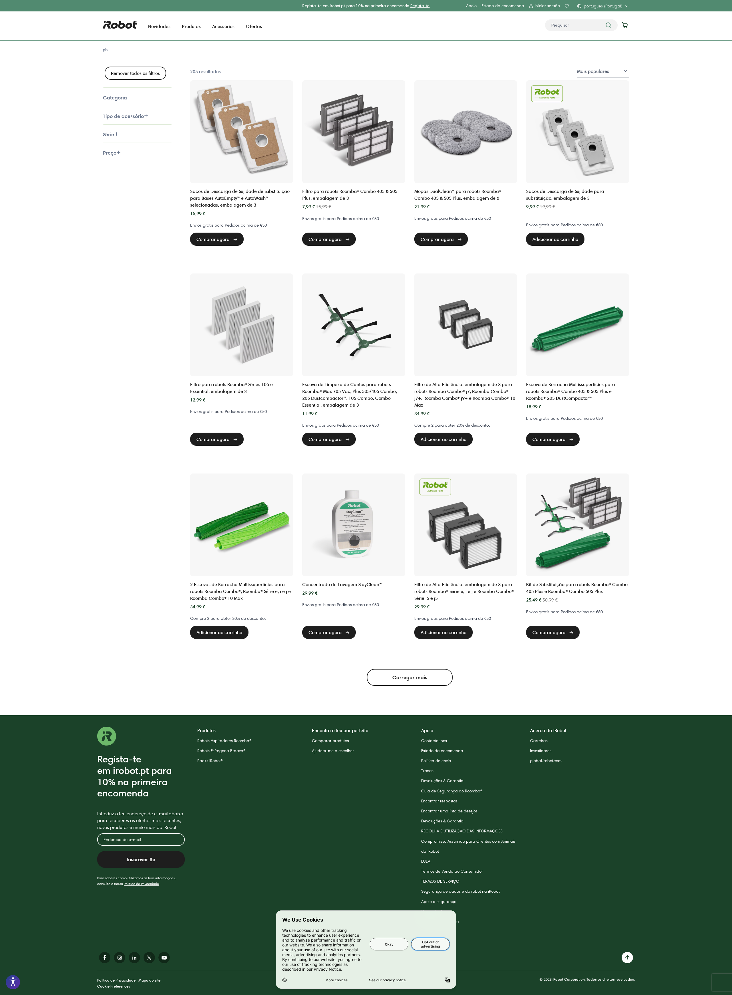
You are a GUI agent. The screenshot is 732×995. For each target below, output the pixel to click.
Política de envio (436, 760)
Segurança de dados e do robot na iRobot (460, 891)
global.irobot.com (546, 760)
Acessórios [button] (223, 26)
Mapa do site (149, 980)
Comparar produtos (330, 740)
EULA (425, 861)
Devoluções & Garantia (442, 780)
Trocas (427, 770)
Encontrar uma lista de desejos (449, 811)
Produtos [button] (191, 26)
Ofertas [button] (254, 26)
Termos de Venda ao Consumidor (452, 871)
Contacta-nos (434, 740)
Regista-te (419, 5)
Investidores (540, 750)
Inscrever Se (141, 859)
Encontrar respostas (439, 801)
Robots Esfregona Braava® (221, 750)
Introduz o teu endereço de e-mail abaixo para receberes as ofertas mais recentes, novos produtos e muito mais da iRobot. (140, 820)
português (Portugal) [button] (603, 6)
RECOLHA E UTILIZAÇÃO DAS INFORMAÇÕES (462, 831)
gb (105, 49)
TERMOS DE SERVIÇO (440, 881)
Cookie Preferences (113, 986)
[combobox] (581, 25)
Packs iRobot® (210, 760)
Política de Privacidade (141, 884)
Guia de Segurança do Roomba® (451, 791)
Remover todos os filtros (135, 73)
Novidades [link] (159, 26)
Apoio (471, 5)
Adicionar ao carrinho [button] (555, 239)
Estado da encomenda (503, 5)
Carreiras (539, 740)
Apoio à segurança (439, 901)
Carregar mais (409, 677)
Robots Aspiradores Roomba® (224, 740)
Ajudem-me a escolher (333, 750)
